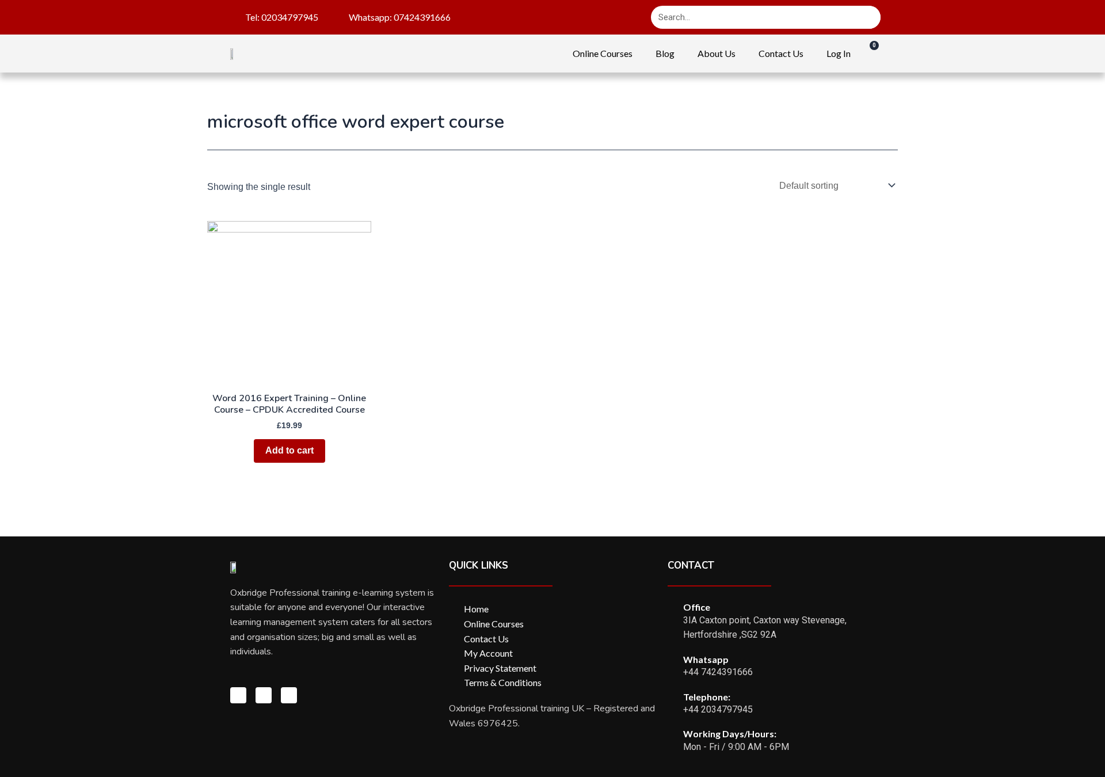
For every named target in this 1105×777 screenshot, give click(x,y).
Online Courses (602, 53)
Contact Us (781, 53)
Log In (838, 53)
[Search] (869, 17)
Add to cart (289, 450)
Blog (665, 53)
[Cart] (868, 53)
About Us (717, 53)
